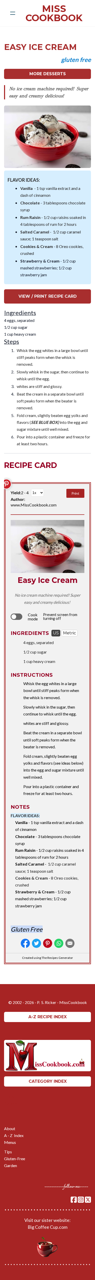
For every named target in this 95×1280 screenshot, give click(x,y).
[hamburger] (12, 13)
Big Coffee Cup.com (47, 1227)
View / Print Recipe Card (47, 296)
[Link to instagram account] (81, 1199)
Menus (10, 1142)
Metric (69, 633)
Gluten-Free (14, 1158)
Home (9, 1096)
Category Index (48, 1081)
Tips (8, 1151)
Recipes (11, 1103)
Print (75, 493)
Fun (7, 1109)
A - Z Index (14, 1135)
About (9, 1128)
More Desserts (47, 73)
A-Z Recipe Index (47, 1016)
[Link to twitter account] (88, 1199)
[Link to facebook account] (74, 1199)
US (56, 633)
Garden (10, 1165)
